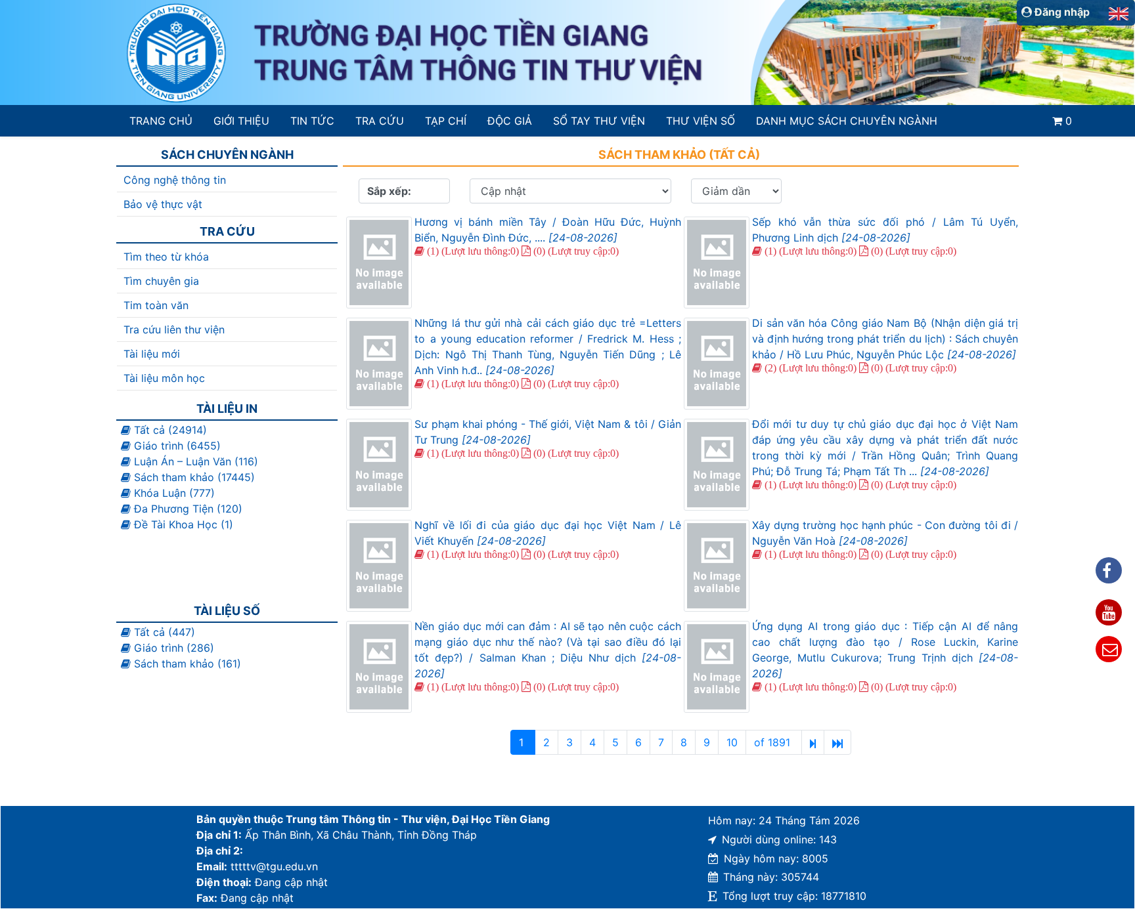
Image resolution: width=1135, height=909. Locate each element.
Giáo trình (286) (172, 647)
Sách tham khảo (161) (186, 663)
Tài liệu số (227, 611)
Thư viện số (700, 120)
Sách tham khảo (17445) (193, 477)
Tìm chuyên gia (161, 280)
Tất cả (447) (163, 632)
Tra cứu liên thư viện (174, 329)
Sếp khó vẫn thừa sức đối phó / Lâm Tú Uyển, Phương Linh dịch (885, 229)
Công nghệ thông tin (174, 179)
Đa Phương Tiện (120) (186, 508)
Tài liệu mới (151, 353)
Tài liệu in (226, 408)
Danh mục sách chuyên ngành (846, 120)
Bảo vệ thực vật (162, 204)
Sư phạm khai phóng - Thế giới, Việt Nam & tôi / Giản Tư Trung (547, 431)
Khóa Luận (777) (173, 492)
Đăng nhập (1061, 11)
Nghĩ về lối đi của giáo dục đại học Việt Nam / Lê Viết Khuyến (547, 532)
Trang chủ (160, 120)
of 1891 (773, 742)
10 (732, 742)
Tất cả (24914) (169, 429)
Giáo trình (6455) (176, 445)
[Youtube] (1109, 612)
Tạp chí (445, 120)
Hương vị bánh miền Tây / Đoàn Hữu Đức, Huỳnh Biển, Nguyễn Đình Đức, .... (547, 229)
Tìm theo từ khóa (166, 256)
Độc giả (509, 120)
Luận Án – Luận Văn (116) (194, 461)
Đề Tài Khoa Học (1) (182, 524)
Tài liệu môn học (164, 378)
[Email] (1109, 649)
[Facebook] (1109, 570)
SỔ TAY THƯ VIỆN (598, 120)
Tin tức (312, 120)
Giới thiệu (241, 120)
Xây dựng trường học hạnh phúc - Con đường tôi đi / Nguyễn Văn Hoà (885, 532)
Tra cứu (379, 120)
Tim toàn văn (156, 305)
